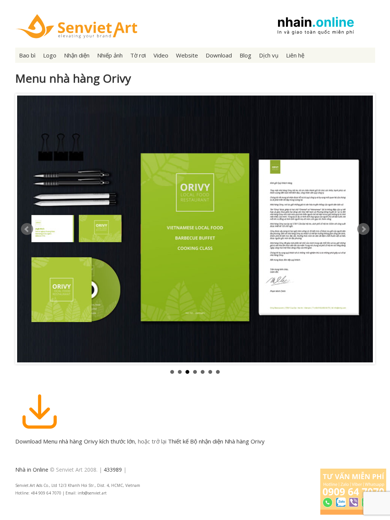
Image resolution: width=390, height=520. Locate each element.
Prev (27, 229)
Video (160, 55)
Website (187, 55)
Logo (49, 55)
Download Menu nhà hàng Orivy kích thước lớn (75, 441)
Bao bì (27, 55)
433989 (113, 469)
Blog (245, 55)
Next (363, 229)
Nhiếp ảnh (110, 55)
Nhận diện (77, 55)
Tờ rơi (138, 55)
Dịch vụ (268, 55)
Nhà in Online (31, 469)
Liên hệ (295, 55)
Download (219, 55)
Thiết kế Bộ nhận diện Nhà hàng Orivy (216, 441)
